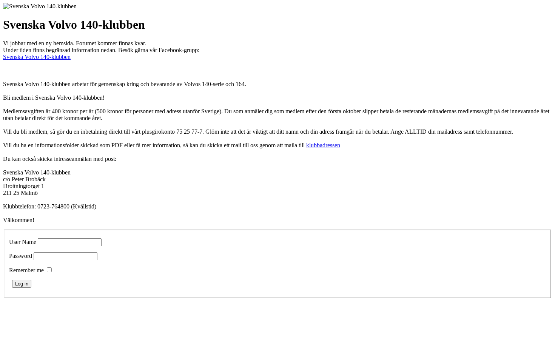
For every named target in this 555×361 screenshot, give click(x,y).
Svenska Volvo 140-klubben (37, 57)
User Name (22, 242)
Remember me (26, 270)
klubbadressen (323, 145)
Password (20, 256)
